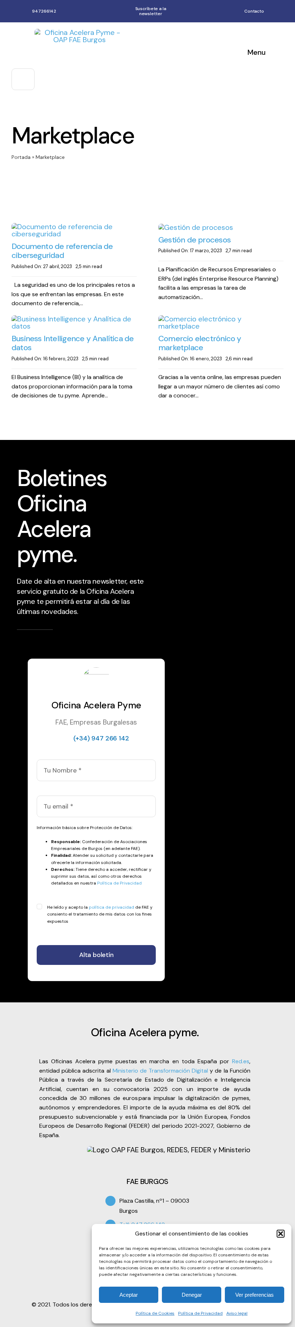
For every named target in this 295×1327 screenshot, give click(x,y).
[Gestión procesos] (195, 227)
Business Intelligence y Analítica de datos (73, 343)
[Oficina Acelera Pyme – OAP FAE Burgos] (79, 32)
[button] (280, 1233)
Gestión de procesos (194, 240)
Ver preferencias (254, 1295)
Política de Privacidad (200, 1313)
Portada (21, 157)
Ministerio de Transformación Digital (160, 1070)
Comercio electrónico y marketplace (199, 343)
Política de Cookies (155, 1313)
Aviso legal (237, 1313)
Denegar (192, 1295)
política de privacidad (111, 907)
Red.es (240, 1061)
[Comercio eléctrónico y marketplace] (220, 319)
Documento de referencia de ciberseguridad (62, 250)
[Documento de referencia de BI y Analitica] (74, 319)
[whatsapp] (280, 11)
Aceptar (128, 1295)
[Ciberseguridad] (74, 226)
